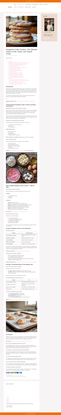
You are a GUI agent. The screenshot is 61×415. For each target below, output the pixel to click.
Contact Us (46, 4)
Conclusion (10, 78)
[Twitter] (32, 1)
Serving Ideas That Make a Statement (15, 72)
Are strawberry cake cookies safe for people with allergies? (19, 80)
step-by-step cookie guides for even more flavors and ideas (21, 341)
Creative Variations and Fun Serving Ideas (15, 70)
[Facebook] (26, 1)
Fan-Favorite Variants (13, 71)
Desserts (41, 4)
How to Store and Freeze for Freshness (16, 75)
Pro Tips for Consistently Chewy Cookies (16, 77)
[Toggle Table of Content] (6, 60)
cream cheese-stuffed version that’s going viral (19, 211)
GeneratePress (34, 413)
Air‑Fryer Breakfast (20, 4)
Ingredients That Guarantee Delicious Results (17, 64)
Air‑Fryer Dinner (35, 4)
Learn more (46, 38)
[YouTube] (34, 1)
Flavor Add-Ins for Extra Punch (14, 69)
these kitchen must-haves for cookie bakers (17, 150)
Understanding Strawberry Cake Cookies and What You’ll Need (18, 62)
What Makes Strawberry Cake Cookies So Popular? (18, 63)
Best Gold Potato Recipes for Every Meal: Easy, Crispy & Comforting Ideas (16, 376)
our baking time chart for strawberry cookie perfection (19, 299)
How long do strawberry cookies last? (15, 84)
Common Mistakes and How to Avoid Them (16, 76)
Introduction (10, 61)
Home (15, 4)
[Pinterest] (30, 1)
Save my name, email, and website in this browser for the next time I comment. (20, 403)
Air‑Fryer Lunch (28, 4)
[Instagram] (28, 1)
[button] (14, 9)
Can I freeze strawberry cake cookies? (15, 81)
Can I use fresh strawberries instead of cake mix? (17, 79)
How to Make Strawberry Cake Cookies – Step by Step (17, 67)
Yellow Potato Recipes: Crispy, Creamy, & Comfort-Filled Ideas (15, 375)
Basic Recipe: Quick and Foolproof (15, 68)
